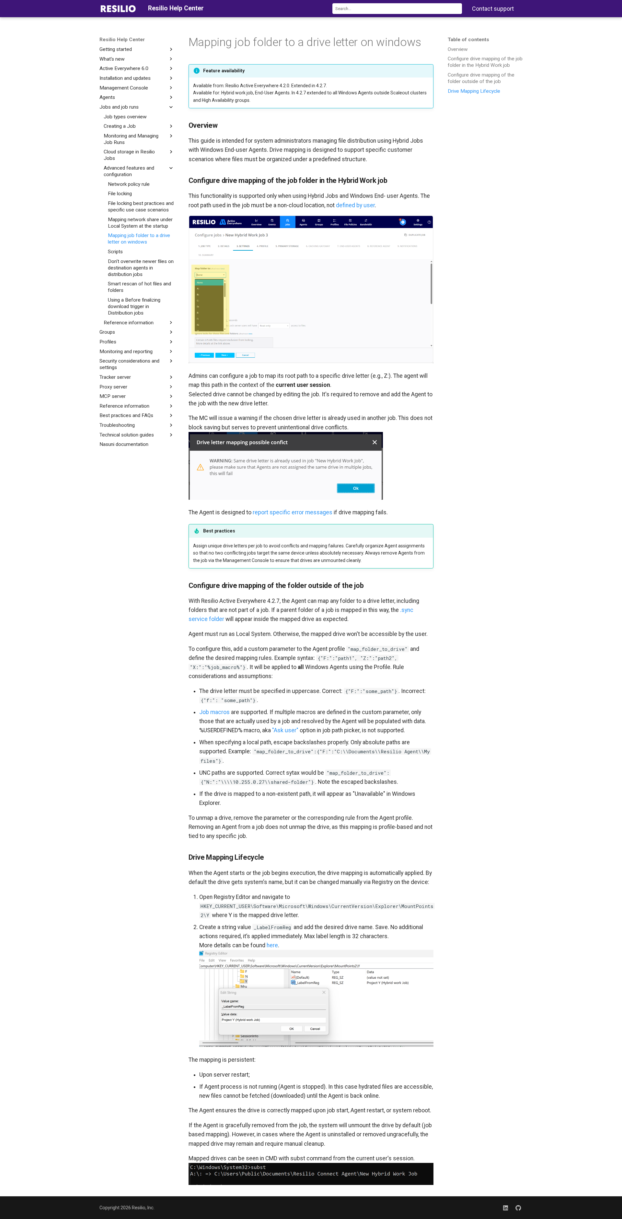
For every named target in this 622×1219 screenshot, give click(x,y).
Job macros (214, 712)
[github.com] (518, 1207)
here (272, 945)
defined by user (355, 205)
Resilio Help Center (122, 39)
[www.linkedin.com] (505, 1207)
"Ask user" (285, 730)
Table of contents (468, 39)
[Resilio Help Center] (118, 8)
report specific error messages (292, 512)
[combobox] (397, 8)
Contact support (493, 8)
